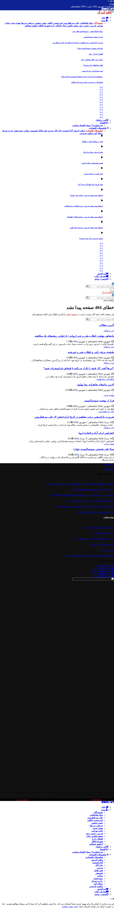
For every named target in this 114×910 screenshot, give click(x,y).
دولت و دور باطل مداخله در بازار (92, 60)
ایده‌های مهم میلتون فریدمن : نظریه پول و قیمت (86, 195)
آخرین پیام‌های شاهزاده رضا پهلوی (95, 384)
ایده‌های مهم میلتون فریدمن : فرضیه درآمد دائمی (86, 228)
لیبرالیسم (101, 273)
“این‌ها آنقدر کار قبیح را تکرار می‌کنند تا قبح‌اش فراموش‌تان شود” (78, 368)
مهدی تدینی (109, 395)
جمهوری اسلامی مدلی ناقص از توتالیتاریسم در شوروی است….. (79, 483)
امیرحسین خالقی (95, 820)
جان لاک (99, 865)
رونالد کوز (98, 883)
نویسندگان (98, 812)
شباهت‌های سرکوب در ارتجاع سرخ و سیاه (90, 500)
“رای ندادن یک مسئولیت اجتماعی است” (92, 489)
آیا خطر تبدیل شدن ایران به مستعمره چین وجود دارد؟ (85, 506)
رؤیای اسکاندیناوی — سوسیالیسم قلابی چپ (87, 31)
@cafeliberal (108, 469)
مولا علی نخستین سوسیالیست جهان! (90, 48)
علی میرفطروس (106, 411)
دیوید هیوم (98, 878)
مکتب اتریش (97, 860)
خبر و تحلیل (101, 120)
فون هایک (98, 870)
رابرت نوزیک (97, 881)
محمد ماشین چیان (94, 836)
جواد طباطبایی (96, 815)
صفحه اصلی (71, 314)
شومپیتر (99, 873)
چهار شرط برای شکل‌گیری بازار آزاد (90, 185)
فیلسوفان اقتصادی (98, 128)
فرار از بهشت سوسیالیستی (93, 37)
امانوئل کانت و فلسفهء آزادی (98, 527)
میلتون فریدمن (96, 886)
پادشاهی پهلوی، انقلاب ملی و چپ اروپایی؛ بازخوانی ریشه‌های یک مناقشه (74, 335)
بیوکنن (100, 876)
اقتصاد (103, 123)
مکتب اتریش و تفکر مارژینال (93, 152)
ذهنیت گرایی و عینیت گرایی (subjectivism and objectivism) (82, 494)
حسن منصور (97, 823)
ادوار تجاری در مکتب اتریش (93, 174)
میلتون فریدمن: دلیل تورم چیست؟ (91, 238)
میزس (100, 868)
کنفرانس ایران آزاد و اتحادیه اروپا (96, 432)
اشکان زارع (97, 839)
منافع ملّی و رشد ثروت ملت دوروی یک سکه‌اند (87, 82)
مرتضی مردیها (96, 825)
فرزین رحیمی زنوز (94, 833)
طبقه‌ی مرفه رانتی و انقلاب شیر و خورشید (91, 352)
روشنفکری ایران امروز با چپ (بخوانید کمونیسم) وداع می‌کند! (82, 77)
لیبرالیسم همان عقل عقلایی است (95, 511)
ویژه (103, 20)
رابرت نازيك (107, 549)
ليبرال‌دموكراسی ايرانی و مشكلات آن (93, 538)
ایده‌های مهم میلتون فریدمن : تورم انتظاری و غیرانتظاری (83, 206)
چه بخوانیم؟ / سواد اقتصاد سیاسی (87, 125)
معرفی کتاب (100, 276)
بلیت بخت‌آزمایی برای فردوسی (92, 71)
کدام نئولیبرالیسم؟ (104, 532)
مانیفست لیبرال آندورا (102, 544)
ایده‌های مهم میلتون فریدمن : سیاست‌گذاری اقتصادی (85, 217)
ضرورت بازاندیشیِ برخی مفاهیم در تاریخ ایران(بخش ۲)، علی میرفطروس (77, 43)
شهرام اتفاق (97, 841)
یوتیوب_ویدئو (100, 279)
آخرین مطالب (106, 325)
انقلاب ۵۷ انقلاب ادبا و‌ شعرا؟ (93, 65)
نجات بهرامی (97, 831)
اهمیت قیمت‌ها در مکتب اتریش (92, 163)
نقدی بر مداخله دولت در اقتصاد (92, 142)
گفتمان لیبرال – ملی (96, 54)
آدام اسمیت (97, 862)
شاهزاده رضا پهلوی (105, 379)
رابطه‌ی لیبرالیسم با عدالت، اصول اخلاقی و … (88, 555)
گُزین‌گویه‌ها (109, 464)
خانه (103, 18)
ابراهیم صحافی (96, 844)
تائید (76, 906)
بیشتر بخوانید (68, 906)
